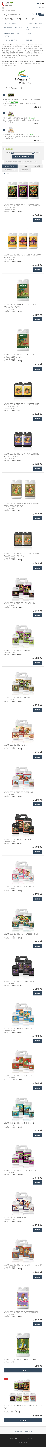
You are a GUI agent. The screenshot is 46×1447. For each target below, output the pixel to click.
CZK (40, 8)
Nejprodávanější (10, 170)
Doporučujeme (9, 166)
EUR (43, 8)
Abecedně (24, 170)
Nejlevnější (24, 166)
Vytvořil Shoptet (24, 1442)
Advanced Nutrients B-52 (18, 135)
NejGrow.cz (18, 1431)
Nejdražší (37, 166)
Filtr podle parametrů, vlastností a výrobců (21, 162)
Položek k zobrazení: (23, 157)
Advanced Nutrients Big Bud (19, 118)
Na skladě (9, 149)
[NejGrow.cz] (7, 3)
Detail (38, 220)
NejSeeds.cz (28, 1431)
